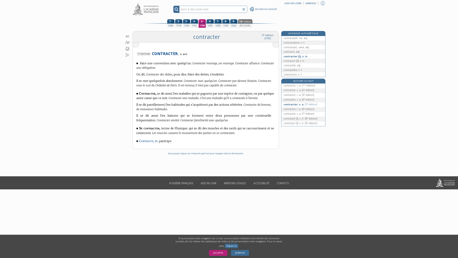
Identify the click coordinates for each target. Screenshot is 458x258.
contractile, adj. (292, 65)
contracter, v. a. (299, 85)
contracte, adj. (292, 51)
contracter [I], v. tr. (296, 56)
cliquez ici (231, 245)
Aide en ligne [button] (292, 3)
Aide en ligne (208, 183)
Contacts (283, 183)
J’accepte (218, 252)
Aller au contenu (146, 3)
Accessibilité (261, 183)
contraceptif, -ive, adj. (296, 38)
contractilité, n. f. (293, 70)
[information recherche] (176, 9)
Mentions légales (235, 183)
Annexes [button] (310, 3)
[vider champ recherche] (243, 9)
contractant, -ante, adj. (296, 47)
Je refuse (240, 252)
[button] (127, 36)
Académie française (181, 183)
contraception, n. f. (294, 42)
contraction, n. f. (293, 74)
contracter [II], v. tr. (294, 61)
